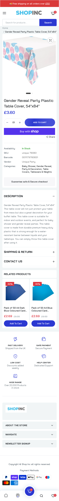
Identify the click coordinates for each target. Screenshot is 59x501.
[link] (6, 496)
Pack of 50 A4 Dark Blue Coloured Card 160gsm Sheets (14, 309)
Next (53, 304)
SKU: (6, 152)
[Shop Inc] (29, 13)
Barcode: (8, 157)
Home (5, 28)
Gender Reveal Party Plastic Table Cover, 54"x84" (28, 103)
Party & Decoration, (32, 169)
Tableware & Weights (41, 171)
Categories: (10, 166)
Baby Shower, (29, 166)
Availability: (9, 148)
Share (52, 136)
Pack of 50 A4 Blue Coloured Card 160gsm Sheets (41, 309)
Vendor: (7, 161)
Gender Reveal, (44, 166)
